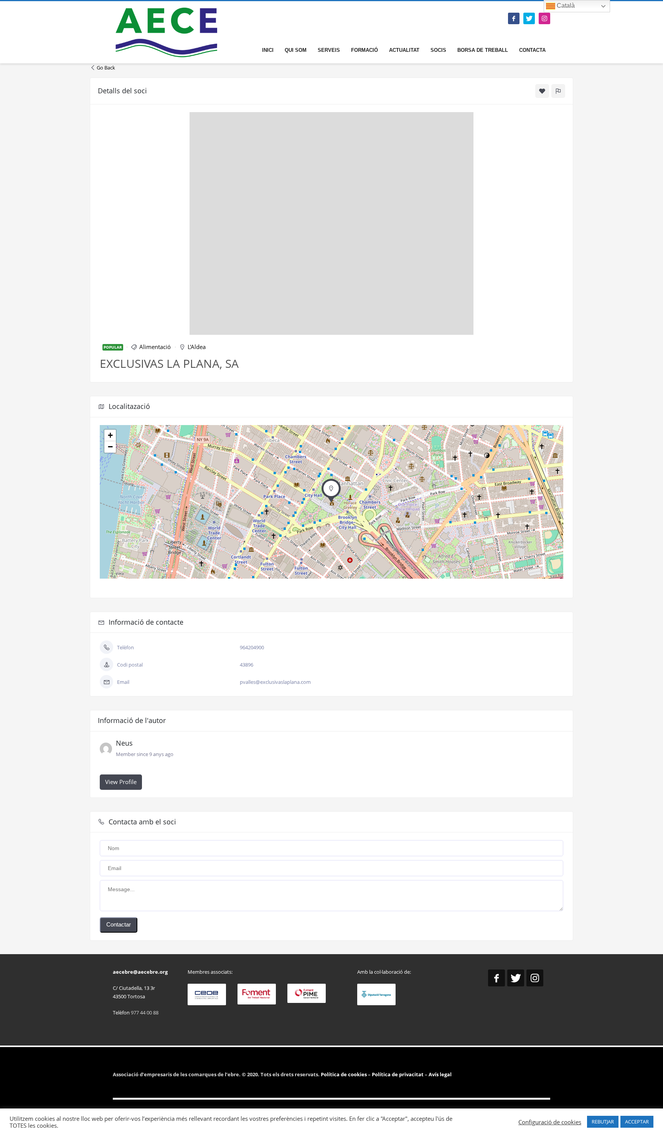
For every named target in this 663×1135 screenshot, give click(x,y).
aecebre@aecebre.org (140, 971)
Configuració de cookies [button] (549, 1121)
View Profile (121, 782)
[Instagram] (544, 18)
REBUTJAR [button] (603, 1121)
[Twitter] (529, 18)
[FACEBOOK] (514, 18)
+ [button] (110, 435)
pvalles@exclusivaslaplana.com (275, 681)
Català (565, 5)
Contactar (118, 924)
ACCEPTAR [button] (637, 1121)
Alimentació (155, 347)
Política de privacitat (397, 1074)
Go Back (106, 67)
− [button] (110, 447)
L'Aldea (197, 347)
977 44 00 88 (144, 1012)
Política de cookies (344, 1074)
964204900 (252, 647)
